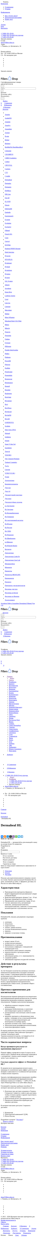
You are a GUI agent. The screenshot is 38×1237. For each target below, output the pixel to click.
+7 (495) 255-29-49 (7, 37)
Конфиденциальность (8, 1220)
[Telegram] (22, 836)
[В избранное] (2, 830)
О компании (9, 7)
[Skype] (19, 836)
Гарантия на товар (7, 1154)
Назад (12, 678)
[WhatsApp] (16, 836)
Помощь (4, 1147)
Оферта (3, 1222)
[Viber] (13, 836)
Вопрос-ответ (5, 1156)
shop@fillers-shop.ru (7, 42)
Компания (4, 1130)
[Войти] (2, 659)
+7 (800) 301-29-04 (7, 33)
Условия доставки (7, 1152)
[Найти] (2, 98)
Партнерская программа (13, 17)
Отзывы (7, 9)
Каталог (3, 1127)
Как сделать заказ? (11, 16)
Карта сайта (5, 1224)
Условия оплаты (6, 1150)
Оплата (7, 873)
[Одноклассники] (5, 836)
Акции (3, 1129)
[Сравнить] (2, 832)
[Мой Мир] (7, 836)
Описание (8, 871)
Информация (5, 1138)
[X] (10, 836)
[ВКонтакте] (2, 836)
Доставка (8, 874)
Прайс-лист (9, 19)
